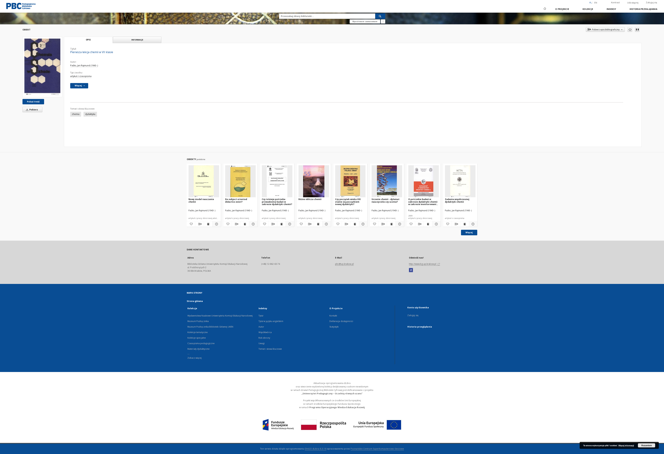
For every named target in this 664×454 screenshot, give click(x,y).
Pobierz (33, 109)
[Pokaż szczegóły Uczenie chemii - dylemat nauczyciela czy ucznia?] (399, 224)
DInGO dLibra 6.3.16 (315, 448)
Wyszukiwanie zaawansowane (364, 21)
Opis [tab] (88, 40)
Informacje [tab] (137, 39)
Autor (261, 326)
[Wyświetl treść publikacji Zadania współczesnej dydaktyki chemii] (464, 224)
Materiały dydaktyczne (198, 348)
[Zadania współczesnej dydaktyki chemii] (460, 181)
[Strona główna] (544, 9)
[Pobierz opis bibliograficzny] (199, 224)
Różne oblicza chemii (309, 199)
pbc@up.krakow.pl (344, 263)
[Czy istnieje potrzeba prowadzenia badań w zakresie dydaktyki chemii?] (277, 181)
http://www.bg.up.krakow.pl (423, 263)
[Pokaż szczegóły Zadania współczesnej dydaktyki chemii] (472, 224)
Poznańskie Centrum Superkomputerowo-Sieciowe (377, 448)
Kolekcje (588, 9)
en (595, 3)
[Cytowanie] (637, 29)
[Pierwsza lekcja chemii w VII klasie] (42, 67)
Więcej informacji (626, 445)
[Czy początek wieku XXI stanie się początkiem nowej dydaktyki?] (350, 181)
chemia (75, 114)
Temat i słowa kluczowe (270, 348)
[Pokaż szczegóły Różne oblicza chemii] (326, 224)
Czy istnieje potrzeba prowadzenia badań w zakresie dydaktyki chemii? (277, 202)
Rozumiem (646, 445)
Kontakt (333, 315)
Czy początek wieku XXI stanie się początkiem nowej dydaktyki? (348, 202)
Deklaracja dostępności (341, 321)
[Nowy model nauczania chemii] (204, 181)
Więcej (469, 232)
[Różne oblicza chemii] (314, 181)
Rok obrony (264, 337)
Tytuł (261, 315)
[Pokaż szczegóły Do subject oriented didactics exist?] (252, 224)
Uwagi (262, 343)
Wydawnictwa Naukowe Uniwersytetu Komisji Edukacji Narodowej (220, 315)
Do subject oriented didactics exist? (236, 200)
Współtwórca (265, 332)
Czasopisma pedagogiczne (201, 343)
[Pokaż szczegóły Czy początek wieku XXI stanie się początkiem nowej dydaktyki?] (362, 224)
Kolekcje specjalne (196, 337)
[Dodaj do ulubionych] (630, 29)
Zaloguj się (651, 2)
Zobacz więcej (194, 357)
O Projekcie (562, 9)
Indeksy (611, 9)
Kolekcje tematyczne (197, 332)
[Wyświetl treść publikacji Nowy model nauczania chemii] (208, 224)
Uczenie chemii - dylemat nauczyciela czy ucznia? (385, 200)
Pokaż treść (33, 101)
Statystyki (334, 326)
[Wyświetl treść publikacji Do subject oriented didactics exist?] (245, 224)
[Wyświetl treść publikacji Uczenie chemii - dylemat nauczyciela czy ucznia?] (391, 224)
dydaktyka (90, 114)
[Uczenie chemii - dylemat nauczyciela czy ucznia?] (387, 181)
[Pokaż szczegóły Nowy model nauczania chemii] (216, 224)
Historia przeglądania (643, 9)
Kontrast (615, 2)
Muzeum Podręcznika (198, 321)
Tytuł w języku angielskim (271, 321)
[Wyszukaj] (380, 16)
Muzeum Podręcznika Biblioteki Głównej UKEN (210, 326)
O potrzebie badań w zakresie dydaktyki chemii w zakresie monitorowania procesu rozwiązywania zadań (423, 202)
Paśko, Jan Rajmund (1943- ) (84, 65)
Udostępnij (633, 2)
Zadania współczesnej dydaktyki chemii (457, 200)
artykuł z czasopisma (80, 76)
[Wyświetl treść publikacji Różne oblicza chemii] (318, 224)
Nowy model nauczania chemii (201, 200)
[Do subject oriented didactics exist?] (240, 181)
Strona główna (195, 301)
